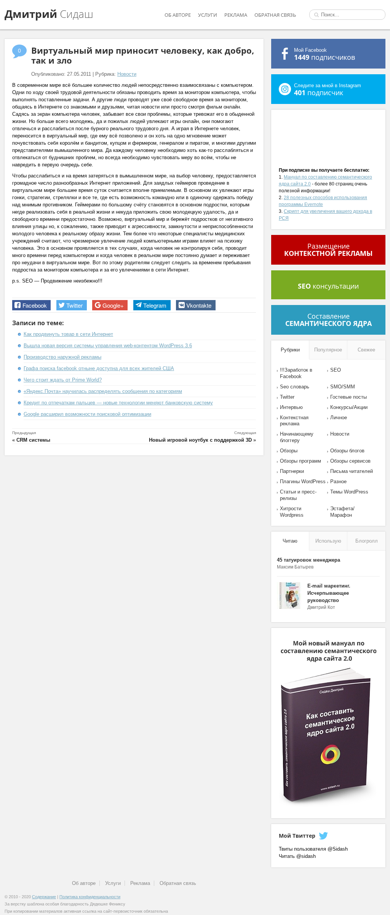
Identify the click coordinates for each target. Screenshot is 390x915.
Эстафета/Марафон (342, 512)
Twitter (287, 397)
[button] (31, 305)
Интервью (291, 407)
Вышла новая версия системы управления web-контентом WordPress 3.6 (108, 345)
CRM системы (33, 440)
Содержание (44, 896)
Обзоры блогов (347, 451)
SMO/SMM (342, 387)
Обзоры (288, 451)
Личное (338, 417)
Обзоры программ (300, 461)
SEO (335, 370)
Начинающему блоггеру (296, 437)
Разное (338, 481)
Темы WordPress (349, 492)
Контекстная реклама (294, 421)
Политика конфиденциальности (89, 896)
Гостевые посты (348, 397)
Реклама (235, 14)
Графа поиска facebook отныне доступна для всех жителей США (99, 368)
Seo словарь (294, 387)
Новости (126, 74)
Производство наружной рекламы (62, 357)
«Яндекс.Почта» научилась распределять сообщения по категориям (103, 391)
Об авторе (178, 14)
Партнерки (292, 471)
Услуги (207, 14)
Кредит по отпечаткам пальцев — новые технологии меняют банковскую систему (118, 403)
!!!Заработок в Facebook (296, 373)
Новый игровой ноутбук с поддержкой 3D (200, 440)
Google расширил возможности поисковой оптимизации (87, 414)
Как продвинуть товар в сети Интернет (68, 334)
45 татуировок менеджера (308, 560)
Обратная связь (275, 14)
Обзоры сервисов (350, 461)
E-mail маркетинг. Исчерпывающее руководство (328, 593)
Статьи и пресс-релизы (298, 495)
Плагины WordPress (303, 481)
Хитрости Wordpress (292, 512)
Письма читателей (351, 471)
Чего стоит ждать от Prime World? (63, 380)
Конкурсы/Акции (349, 407)
